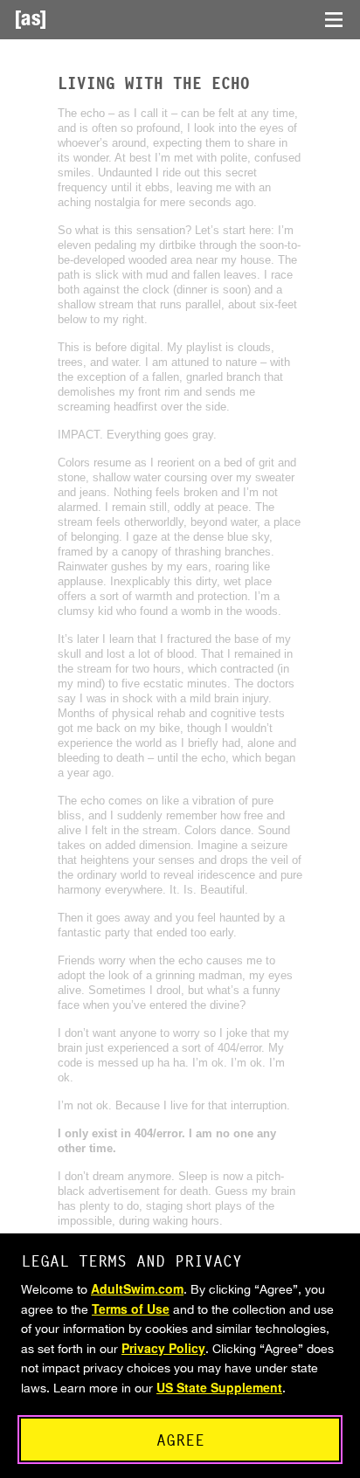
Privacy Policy (163, 1348)
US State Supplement (219, 1387)
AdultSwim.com (137, 1288)
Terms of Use (131, 1308)
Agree (180, 1440)
